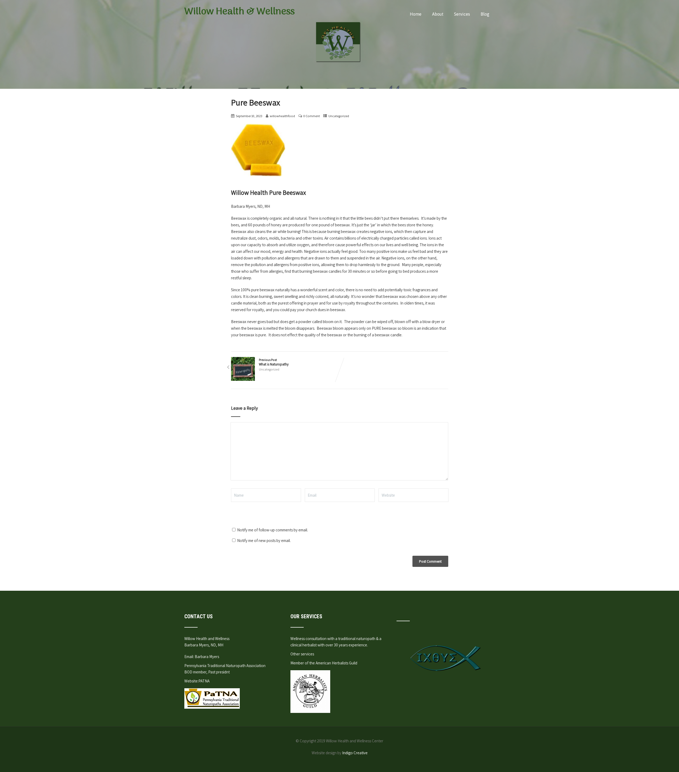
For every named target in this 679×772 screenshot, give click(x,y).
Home (415, 14)
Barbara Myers (207, 656)
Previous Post (274, 362)
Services (462, 14)
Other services (302, 653)
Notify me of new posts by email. (264, 540)
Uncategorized (338, 116)
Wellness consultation (308, 638)
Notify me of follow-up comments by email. (272, 529)
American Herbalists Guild (336, 662)
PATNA (204, 680)
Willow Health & (239, 12)
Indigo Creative (355, 752)
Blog (485, 14)
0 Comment (311, 116)
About (437, 14)
